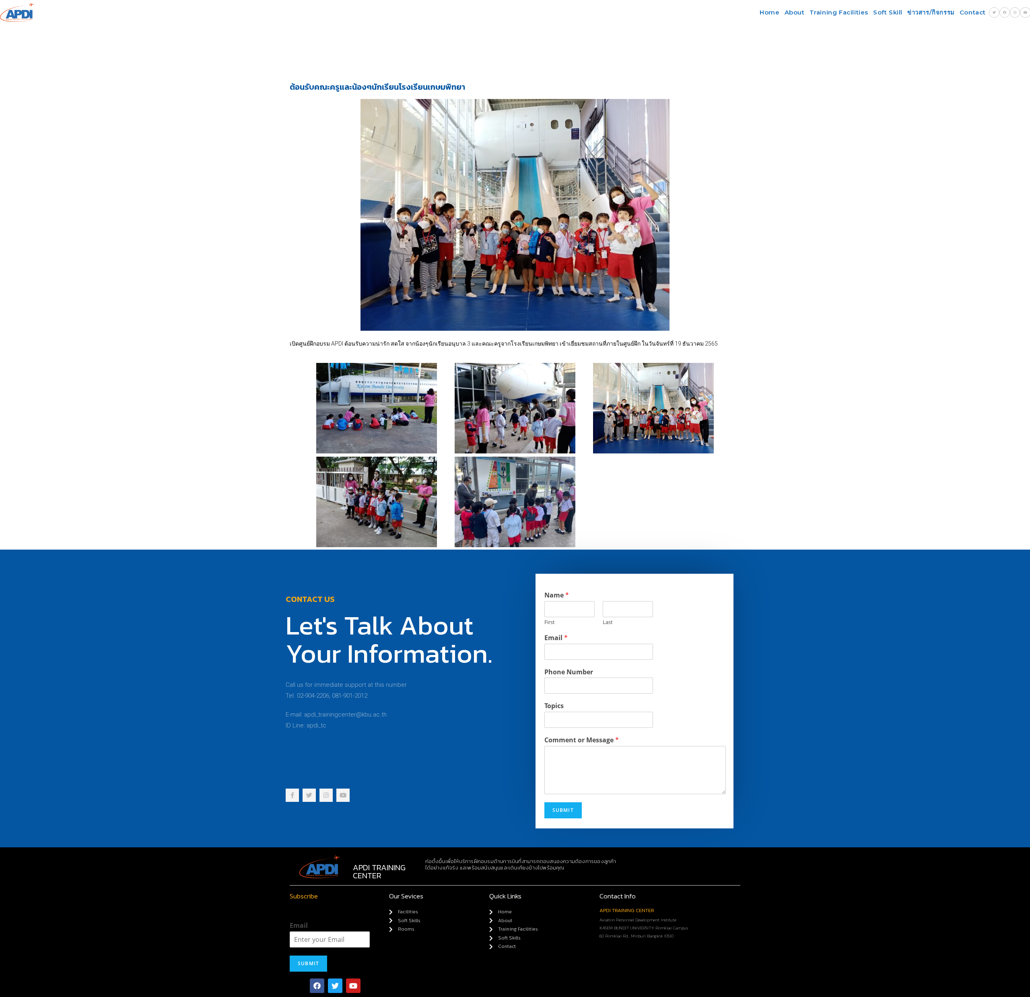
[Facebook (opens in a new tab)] (1004, 12)
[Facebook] (317, 985)
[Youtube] (353, 985)
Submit (563, 810)
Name (556, 595)
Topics (554, 706)
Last (608, 622)
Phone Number (568, 672)
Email (556, 638)
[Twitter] (335, 985)
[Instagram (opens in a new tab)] (1015, 12)
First (549, 622)
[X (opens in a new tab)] (994, 12)
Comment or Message (581, 740)
